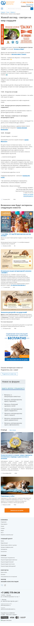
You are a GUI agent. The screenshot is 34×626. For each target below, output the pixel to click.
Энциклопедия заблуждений (8, 566)
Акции (2, 526)
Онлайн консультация (9, 581)
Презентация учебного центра (9, 545)
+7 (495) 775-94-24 (26, 2)
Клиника (4, 520)
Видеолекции (4, 543)
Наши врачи (4, 524)
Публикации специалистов (8, 557)
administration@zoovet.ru (8, 609)
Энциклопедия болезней (7, 562)
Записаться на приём (16, 510)
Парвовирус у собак (8, 496)
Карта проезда (29, 4)
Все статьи (13, 430)
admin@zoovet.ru (6, 605)
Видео (2, 530)
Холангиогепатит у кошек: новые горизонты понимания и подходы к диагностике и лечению (16, 456)
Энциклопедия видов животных (9, 560)
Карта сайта (4, 572)
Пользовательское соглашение (9, 576)
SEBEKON (12, 613)
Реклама (3, 574)
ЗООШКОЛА (4, 549)
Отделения (3, 522)
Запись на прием (28, 194)
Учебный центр (6, 538)
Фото (2, 532)
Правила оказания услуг (7, 534)
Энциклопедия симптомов (7, 564)
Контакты (4, 570)
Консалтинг (4, 551)
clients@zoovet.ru (28, 196)
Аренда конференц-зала (7, 547)
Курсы (2, 541)
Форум (3, 579)
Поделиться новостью (9, 374)
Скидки (3, 528)
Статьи (3, 555)
